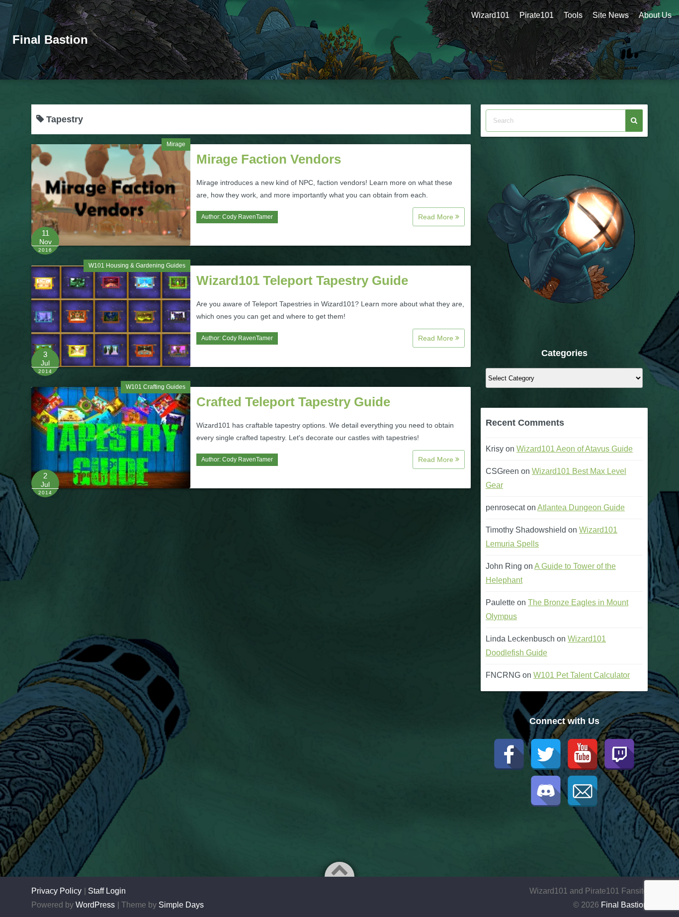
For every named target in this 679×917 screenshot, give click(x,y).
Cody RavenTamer (247, 216)
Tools (573, 15)
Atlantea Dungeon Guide (581, 507)
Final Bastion (50, 39)
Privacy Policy (56, 891)
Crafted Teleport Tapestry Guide (293, 402)
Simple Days (181, 905)
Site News (611, 15)
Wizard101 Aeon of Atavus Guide (574, 449)
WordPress (95, 905)
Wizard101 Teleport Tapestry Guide (302, 280)
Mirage (176, 144)
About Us (655, 15)
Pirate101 (536, 15)
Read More (436, 217)
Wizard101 (490, 15)
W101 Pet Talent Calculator (581, 675)
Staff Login (107, 891)
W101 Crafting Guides (155, 386)
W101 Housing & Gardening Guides (136, 265)
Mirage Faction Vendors (268, 159)
